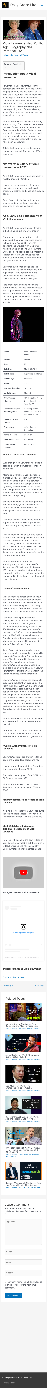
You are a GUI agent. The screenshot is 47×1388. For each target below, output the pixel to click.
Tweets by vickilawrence (13, 977)
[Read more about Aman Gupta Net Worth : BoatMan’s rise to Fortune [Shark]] (23, 1043)
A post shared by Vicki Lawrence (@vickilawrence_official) (24, 957)
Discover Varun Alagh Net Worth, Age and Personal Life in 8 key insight (23, 1184)
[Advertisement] (23, 1344)
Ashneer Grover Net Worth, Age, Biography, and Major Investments (21, 1025)
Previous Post (8, 986)
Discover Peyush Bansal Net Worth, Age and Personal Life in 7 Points (22, 1118)
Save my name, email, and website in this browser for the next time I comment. (23, 1285)
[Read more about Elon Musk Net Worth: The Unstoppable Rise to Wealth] (23, 1074)
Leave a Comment (11, 1028)
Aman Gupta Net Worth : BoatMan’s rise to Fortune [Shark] (22, 1056)
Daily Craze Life (23, 5)
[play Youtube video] (23, 872)
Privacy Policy (9, 1383)
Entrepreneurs (23, 1154)
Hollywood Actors (10, 55)
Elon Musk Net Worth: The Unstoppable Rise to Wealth (18, 1087)
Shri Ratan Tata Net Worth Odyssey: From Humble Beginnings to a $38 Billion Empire (22, 1150)
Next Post (40, 986)
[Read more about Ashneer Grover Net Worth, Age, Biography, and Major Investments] (23, 1012)
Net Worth (23, 55)
